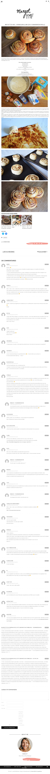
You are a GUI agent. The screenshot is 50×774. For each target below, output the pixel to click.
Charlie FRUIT (10, 300)
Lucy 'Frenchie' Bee (11, 547)
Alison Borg (10, 414)
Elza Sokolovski (11, 425)
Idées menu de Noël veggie (17, 226)
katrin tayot (10, 601)
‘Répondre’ (46, 264)
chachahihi (9, 516)
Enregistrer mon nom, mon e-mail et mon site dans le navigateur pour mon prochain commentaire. (21, 718)
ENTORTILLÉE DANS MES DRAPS (9, 252)
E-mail (3, 705)
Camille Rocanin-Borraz (13, 503)
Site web (3, 708)
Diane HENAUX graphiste (36, 771)
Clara (8, 435)
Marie (8, 264)
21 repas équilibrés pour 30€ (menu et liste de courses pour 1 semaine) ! (6, 227)
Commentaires (5, 241)
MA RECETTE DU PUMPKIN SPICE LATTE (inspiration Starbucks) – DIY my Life (19, 658)
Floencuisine (10, 560)
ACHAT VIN (9, 581)
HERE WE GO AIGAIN (42, 252)
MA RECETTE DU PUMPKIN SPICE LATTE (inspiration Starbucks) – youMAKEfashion (21, 627)
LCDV (8, 327)
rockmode (9, 591)
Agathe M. (9, 350)
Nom (2, 702)
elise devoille (10, 362)
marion (8, 469)
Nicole (8, 313)
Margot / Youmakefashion (17, 402)
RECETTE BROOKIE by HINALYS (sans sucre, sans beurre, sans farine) (27, 227)
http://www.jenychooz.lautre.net (13, 510)
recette (5, 237)
